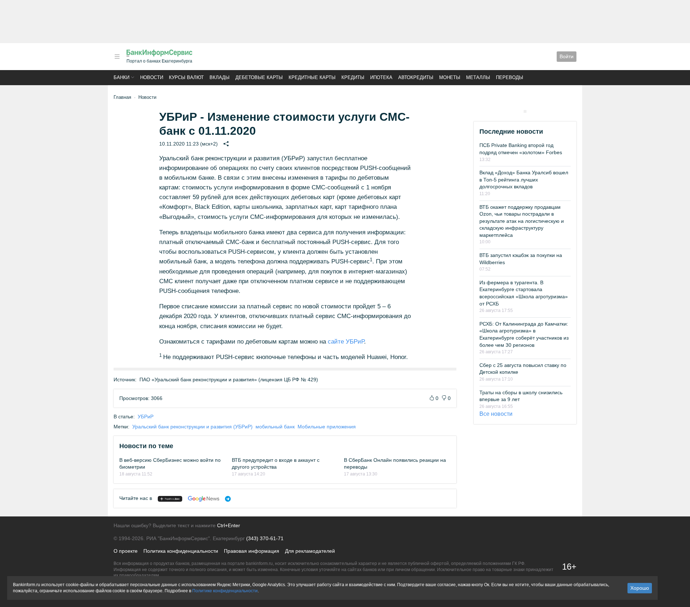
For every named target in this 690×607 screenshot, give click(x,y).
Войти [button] (567, 56)
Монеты (449, 77)
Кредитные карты (312, 77)
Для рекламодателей (310, 551)
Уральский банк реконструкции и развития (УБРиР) (192, 426)
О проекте (126, 551)
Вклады (220, 77)
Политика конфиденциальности (180, 551)
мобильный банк (275, 426)
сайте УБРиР (346, 341)
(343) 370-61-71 (265, 538)
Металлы (478, 77)
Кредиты (352, 77)
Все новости (495, 414)
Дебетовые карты (259, 77)
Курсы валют (186, 77)
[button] (117, 56)
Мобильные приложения (327, 426)
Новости (151, 77)
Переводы (509, 77)
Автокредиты (415, 77)
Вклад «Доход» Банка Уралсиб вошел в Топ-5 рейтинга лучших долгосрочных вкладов (523, 179)
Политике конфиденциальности (225, 590)
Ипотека (381, 77)
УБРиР (145, 416)
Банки (121, 77)
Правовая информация (251, 551)
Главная (122, 97)
